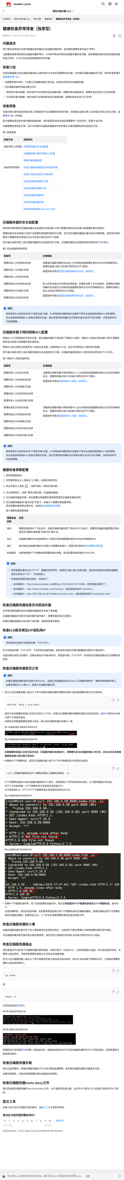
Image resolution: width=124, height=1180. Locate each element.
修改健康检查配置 (51, 505)
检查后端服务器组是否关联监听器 (40, 167)
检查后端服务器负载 (34, 202)
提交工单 (45, 1107)
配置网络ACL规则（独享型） (73, 381)
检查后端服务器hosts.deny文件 (40, 209)
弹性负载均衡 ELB (22, 19)
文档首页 (6, 19)
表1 (9, 115)
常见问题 (37, 19)
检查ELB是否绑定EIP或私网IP (38, 174)
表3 (106, 352)
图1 (104, 713)
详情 (88, 1176)
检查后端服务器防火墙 (35, 188)
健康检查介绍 (12, 76)
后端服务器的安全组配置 (36, 146)
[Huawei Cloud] (18, 4)
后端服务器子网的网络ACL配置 (39, 153)
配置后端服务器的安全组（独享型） (76, 271)
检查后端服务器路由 (34, 195)
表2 (101, 242)
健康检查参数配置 (33, 160)
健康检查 (48, 19)
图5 (18, 1005)
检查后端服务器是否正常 (36, 181)
